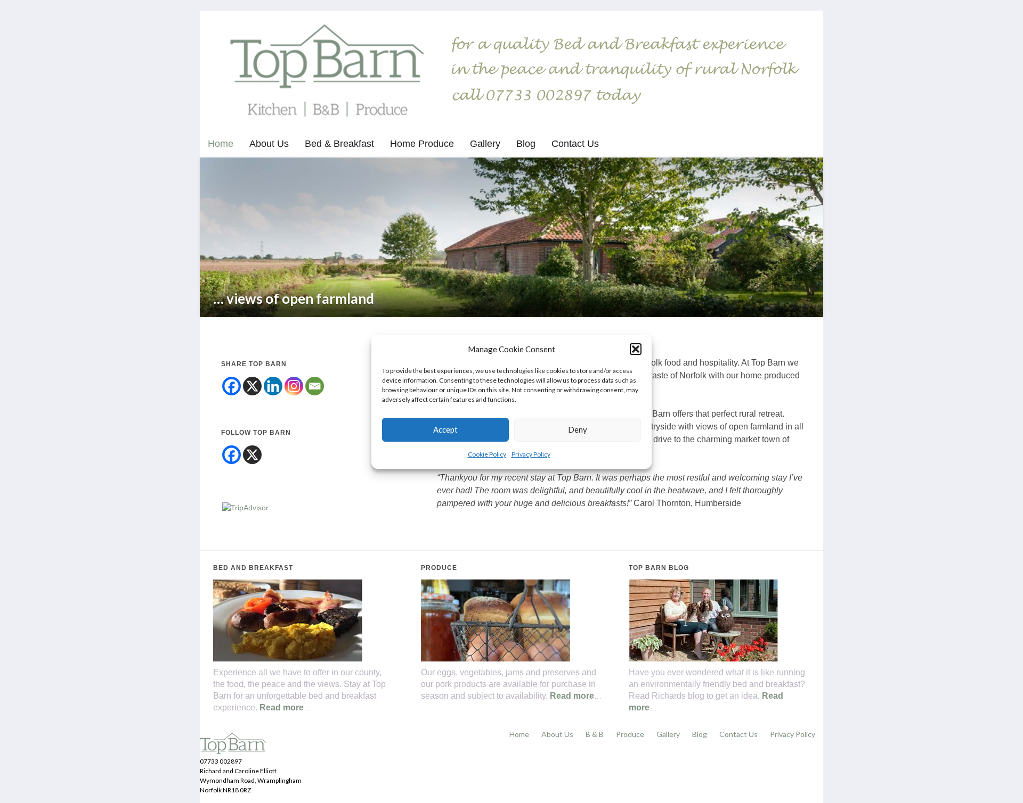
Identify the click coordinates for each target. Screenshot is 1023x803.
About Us (269, 143)
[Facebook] (231, 386)
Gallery (485, 143)
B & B (595, 734)
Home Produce (422, 143)
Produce (630, 734)
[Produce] (495, 619)
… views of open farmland (293, 298)
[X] (252, 386)
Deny (577, 429)
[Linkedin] (273, 386)
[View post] (511, 237)
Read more (281, 707)
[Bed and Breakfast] (287, 619)
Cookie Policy (487, 454)
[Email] (314, 386)
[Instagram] (294, 386)
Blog (525, 143)
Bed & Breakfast (339, 143)
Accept (445, 429)
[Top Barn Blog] (703, 619)
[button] (635, 349)
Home (220, 143)
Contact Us (575, 143)
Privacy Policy (531, 454)
